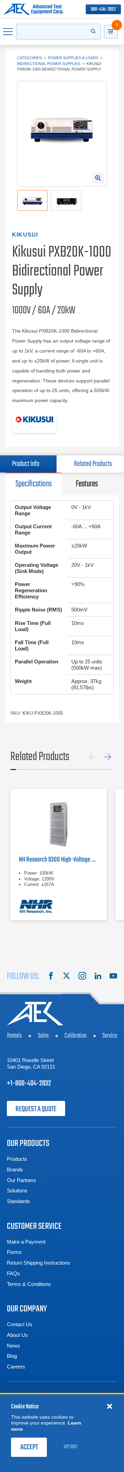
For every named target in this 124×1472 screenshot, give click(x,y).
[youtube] (113, 977)
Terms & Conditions (29, 1284)
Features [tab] (87, 484)
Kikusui (25, 235)
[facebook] (51, 977)
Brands (15, 1169)
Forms (14, 1252)
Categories (29, 58)
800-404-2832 (103, 9)
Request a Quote (36, 1109)
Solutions (17, 1190)
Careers (16, 1367)
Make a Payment (26, 1242)
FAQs (13, 1273)
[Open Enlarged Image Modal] (98, 178)
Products (17, 1159)
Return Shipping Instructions (38, 1263)
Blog (12, 1356)
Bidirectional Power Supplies (48, 64)
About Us (17, 1335)
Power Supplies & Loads (73, 58)
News (13, 1346)
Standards (18, 1201)
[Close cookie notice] (109, 1406)
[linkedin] (98, 977)
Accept (29, 1447)
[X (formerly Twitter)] (66, 977)
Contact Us (19, 1324)
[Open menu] (8, 32)
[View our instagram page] (82, 977)
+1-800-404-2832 (29, 1083)
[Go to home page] (33, 9)
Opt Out (70, 1447)
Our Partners (21, 1180)
